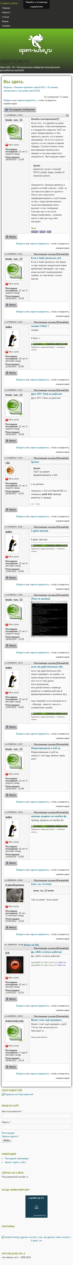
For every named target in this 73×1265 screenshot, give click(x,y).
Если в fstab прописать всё (46, 258)
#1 (67, 115)
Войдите (8, 100)
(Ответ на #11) (31, 945)
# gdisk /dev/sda (39, 531)
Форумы (8, 87)
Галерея (6, 26)
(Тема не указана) (40, 598)
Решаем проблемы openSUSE (29, 87)
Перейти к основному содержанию (37, 4)
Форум (5, 21)
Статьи (5, 17)
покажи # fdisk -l (40, 326)
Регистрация (8, 1133)
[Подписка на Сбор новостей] (17, 1094)
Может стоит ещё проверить (46, 1020)
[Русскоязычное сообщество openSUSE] (49, 344)
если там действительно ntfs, (47, 666)
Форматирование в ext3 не (45, 748)
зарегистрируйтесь (27, 100)
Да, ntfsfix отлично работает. (46, 952)
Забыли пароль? (10, 1136)
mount (34, 232)
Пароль (6, 1122)
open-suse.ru (14, 61)
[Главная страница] (35, 54)
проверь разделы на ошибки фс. (49, 816)
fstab (42, 232)
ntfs (49, 232)
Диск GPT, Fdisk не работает (46, 394)
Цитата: (35, 462)
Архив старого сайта (15, 1162)
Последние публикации (17, 1158)
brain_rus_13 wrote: (41, 884)
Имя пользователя (12, 1111)
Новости (6, 12)
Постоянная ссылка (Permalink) (51, 254)
